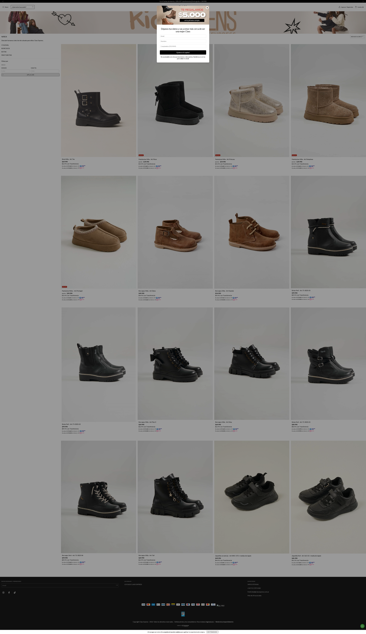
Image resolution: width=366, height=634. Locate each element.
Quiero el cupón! (183, 52)
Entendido (212, 632)
